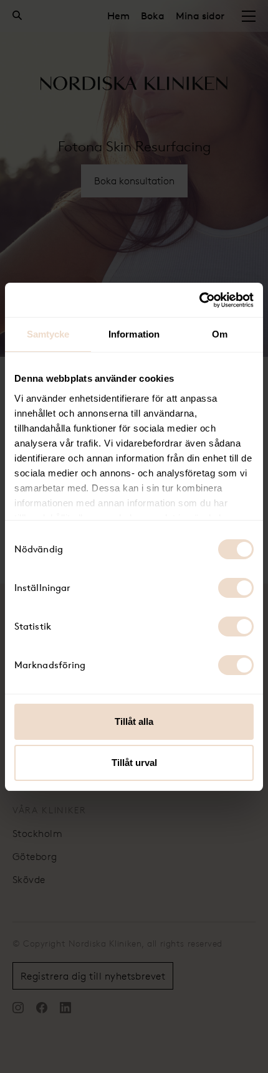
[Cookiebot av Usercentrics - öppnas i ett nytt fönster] (199, 300)
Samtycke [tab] (48, 334)
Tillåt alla (134, 721)
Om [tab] (219, 334)
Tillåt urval (134, 762)
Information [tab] (134, 334)
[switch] (236, 588)
